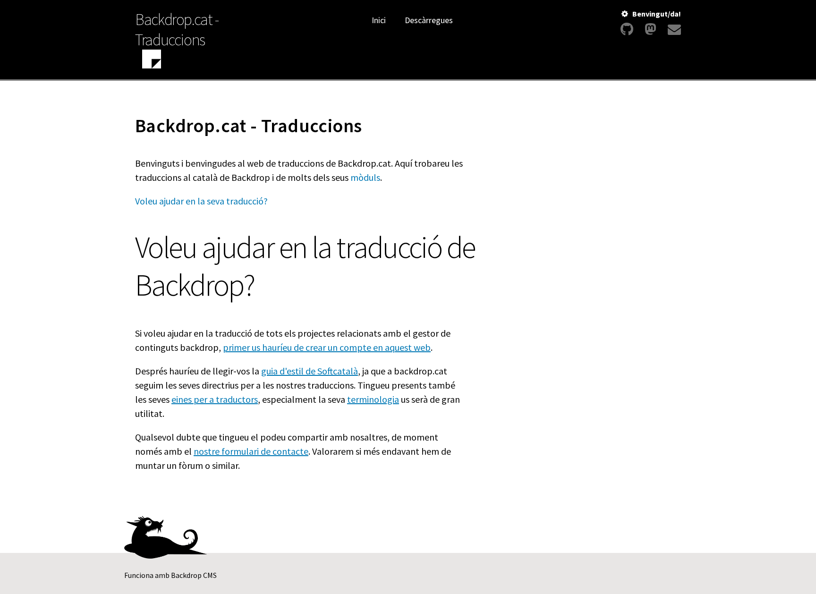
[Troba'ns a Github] (627, 29)
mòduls (365, 177)
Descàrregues (429, 20)
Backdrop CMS (194, 575)
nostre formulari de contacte (251, 451)
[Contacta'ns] (673, 29)
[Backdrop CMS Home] (151, 60)
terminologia (373, 399)
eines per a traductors (214, 399)
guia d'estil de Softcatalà (309, 371)
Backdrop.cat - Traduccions (177, 29)
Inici (379, 20)
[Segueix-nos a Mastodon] (650, 29)
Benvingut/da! (656, 13)
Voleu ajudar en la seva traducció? (201, 201)
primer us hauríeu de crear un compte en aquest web (327, 347)
